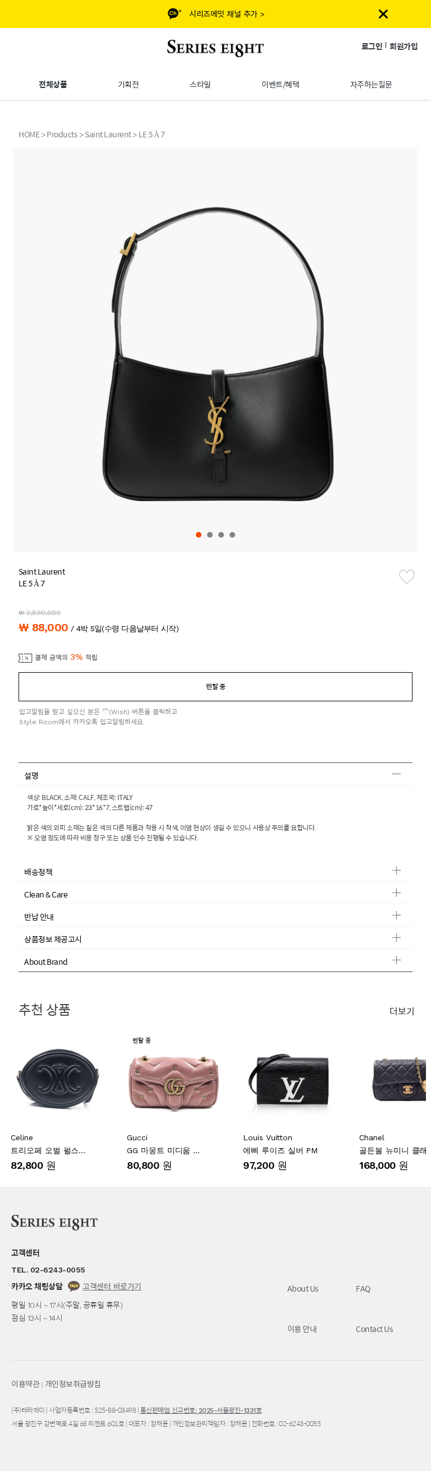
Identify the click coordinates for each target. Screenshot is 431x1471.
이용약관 (25, 1383)
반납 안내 (39, 916)
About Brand (46, 961)
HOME (29, 134)
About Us (303, 1288)
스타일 (200, 84)
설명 (31, 775)
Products (62, 134)
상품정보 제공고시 (53, 939)
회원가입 (403, 46)
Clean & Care (45, 894)
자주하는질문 (371, 84)
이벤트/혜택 (280, 84)
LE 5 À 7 (152, 134)
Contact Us (374, 1328)
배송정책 (38, 872)
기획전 (128, 84)
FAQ (363, 1288)
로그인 (372, 46)
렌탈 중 (215, 686)
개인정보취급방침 (73, 1383)
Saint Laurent (108, 134)
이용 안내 (302, 1328)
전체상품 (53, 84)
